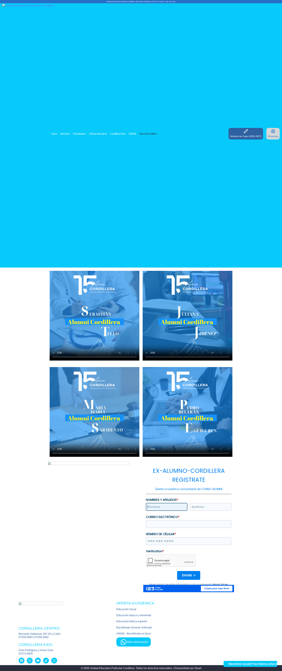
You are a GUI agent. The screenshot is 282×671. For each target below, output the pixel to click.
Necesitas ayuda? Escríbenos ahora (253, 664)
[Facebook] (21, 660)
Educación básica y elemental (133, 615)
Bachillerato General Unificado (134, 627)
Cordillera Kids (117, 133)
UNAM (132, 133)
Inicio (54, 133)
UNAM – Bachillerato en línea (133, 633)
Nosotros (65, 133)
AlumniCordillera (148, 133)
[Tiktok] (46, 660)
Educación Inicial (126, 609)
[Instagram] (30, 660)
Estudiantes (79, 133)
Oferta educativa (98, 133)
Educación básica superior (131, 621)
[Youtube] (38, 660)
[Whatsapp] (54, 660)
